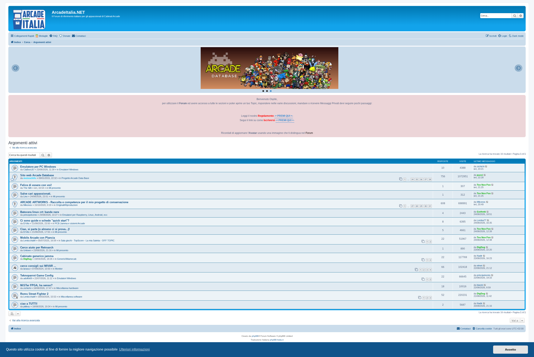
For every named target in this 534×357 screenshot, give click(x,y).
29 (421, 206)
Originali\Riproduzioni (66, 205)
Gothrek (481, 211)
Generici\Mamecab (66, 259)
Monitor (59, 268)
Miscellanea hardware (67, 288)
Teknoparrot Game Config (36, 275)
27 (412, 206)
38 (430, 179)
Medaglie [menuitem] (43, 36)
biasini (480, 285)
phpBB (255, 336)
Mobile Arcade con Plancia (37, 237)
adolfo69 (27, 278)
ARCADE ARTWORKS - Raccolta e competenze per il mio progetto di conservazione (74, 202)
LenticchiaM (29, 240)
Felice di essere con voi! (36, 185)
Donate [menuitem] (66, 36)
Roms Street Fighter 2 (34, 293)
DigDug (481, 247)
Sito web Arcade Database (37, 175)
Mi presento (55, 188)
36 (421, 179)
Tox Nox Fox (484, 185)
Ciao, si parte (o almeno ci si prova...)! (45, 229)
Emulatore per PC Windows (38, 166)
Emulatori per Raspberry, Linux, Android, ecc (84, 215)
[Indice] (30, 18)
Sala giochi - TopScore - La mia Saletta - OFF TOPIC (88, 240)
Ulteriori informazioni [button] (134, 349)
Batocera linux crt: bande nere (39, 212)
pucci (480, 175)
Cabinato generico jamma (36, 256)
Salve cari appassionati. (35, 193)
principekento (30, 215)
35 (417, 179)
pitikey (26, 306)
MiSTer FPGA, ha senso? (36, 285)
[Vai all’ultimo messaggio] (486, 166)
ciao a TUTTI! (28, 303)
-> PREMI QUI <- (283, 115)
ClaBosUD (28, 169)
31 (430, 206)
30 (425, 206)
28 (417, 206)
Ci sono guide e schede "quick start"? (44, 220)
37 (425, 179)
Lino (25, 196)
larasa (26, 268)
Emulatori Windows (68, 169)
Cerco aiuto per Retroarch (36, 247)
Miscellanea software (71, 296)
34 (412, 179)
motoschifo (29, 178)
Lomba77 (481, 220)
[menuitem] (53, 35)
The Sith (27, 188)
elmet (479, 265)
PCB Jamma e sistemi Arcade (70, 223)
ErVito (26, 223)
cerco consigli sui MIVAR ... (38, 265)
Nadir (479, 255)
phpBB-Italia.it (276, 340)
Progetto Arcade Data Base (75, 178)
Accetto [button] (510, 349)
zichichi (480, 166)
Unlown (27, 250)
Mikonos (27, 205)
